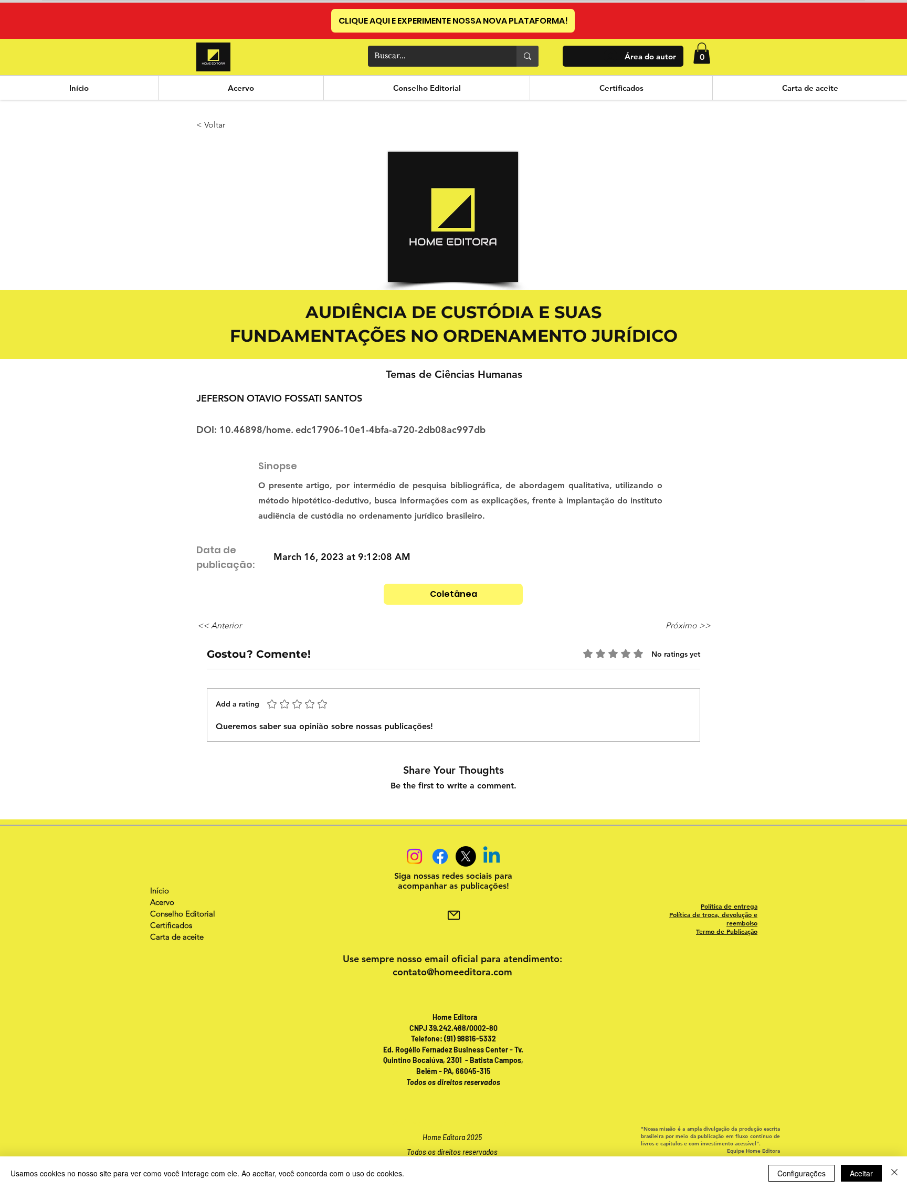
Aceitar (861, 1173)
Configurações (801, 1173)
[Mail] (453, 915)
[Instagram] (414, 856)
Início (159, 891)
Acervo (162, 902)
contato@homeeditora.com (452, 972)
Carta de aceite (177, 937)
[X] (466, 856)
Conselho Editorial (182, 914)
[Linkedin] (491, 856)
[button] (702, 53)
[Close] (894, 1173)
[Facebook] (440, 856)
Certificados (171, 925)
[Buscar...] (527, 56)
